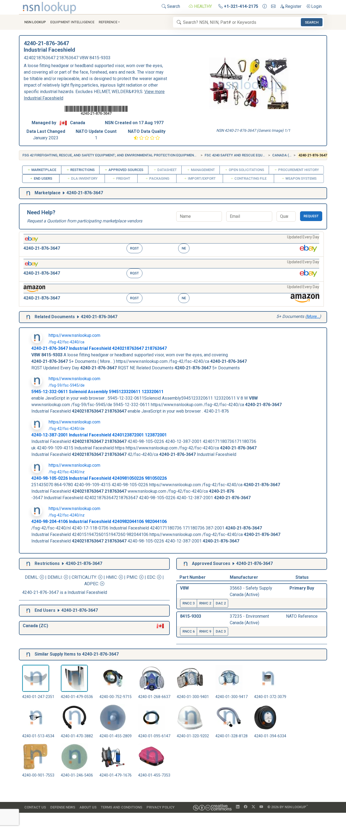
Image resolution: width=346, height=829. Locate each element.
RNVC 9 (205, 631)
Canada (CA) (283, 155)
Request (311, 216)
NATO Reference (302, 616)
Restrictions (82, 170)
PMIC (132, 577)
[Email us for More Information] (273, 6)
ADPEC (91, 583)
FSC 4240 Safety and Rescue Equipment (240, 155)
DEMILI (55, 577)
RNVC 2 (205, 603)
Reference (108, 22)
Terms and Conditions (121, 807)
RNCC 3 (188, 603)
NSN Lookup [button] (35, 22)
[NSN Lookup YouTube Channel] (261, 807)
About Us (88, 807)
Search (173, 6)
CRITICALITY (84, 577)
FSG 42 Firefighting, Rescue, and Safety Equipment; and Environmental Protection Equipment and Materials (123, 155)
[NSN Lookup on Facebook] (245, 807)
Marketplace (43, 170)
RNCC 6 (188, 631)
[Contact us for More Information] (264, 6)
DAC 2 (221, 603)
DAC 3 (221, 631)
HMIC (111, 577)
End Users (42, 178)
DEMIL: (32, 577)
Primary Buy (302, 588)
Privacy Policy (161, 807)
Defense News (62, 807)
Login (316, 6)
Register (292, 6)
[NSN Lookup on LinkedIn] (238, 807)
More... (313, 316)
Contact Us (35, 807)
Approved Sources (125, 170)
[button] (171, 244)
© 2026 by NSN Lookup (287, 806)
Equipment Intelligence (72, 22)
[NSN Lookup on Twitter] (253, 807)
